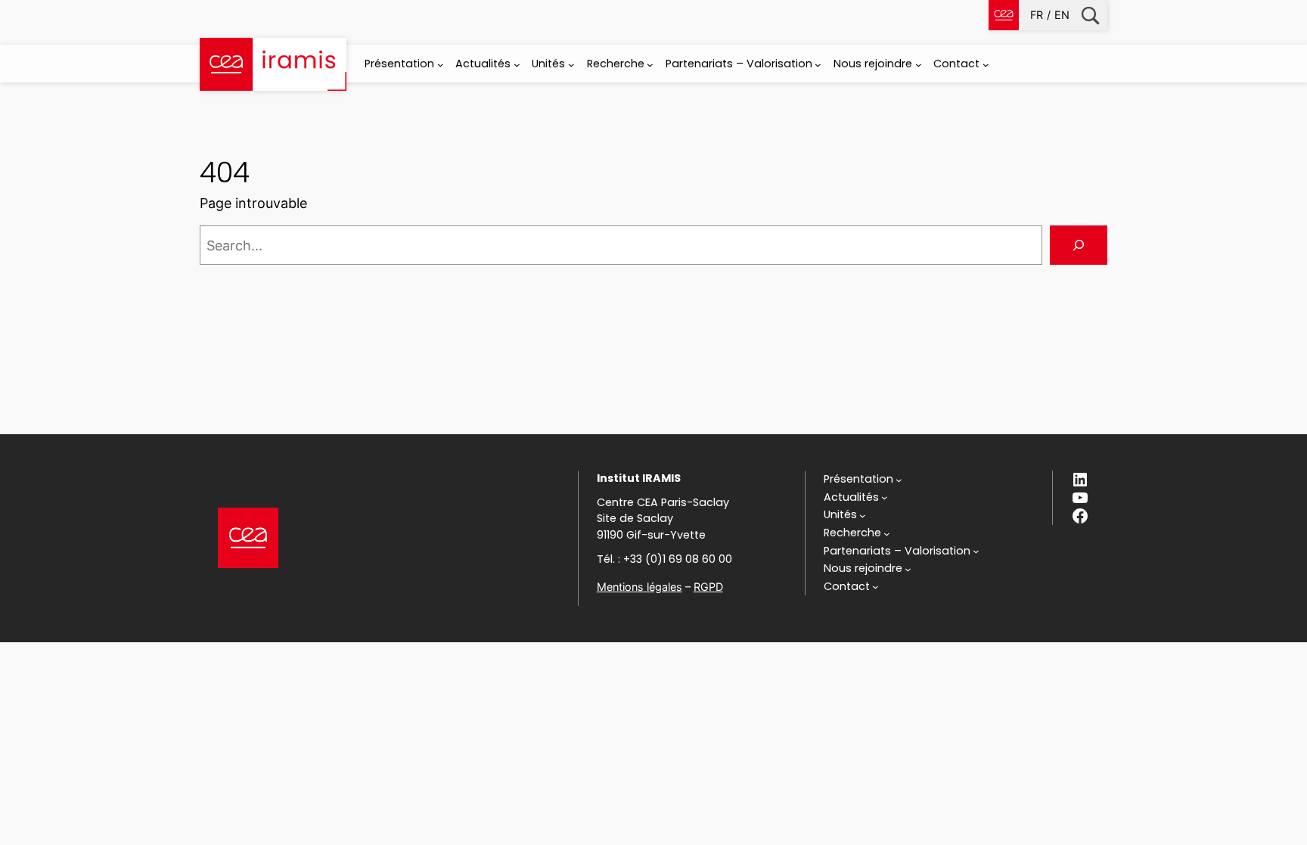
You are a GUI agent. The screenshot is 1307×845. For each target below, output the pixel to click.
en (1062, 14)
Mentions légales (639, 586)
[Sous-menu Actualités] (517, 64)
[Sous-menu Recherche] (650, 64)
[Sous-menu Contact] (986, 64)
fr (1036, 14)
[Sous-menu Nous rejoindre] (918, 64)
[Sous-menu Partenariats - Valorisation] (818, 64)
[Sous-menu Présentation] (440, 64)
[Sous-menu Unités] (571, 64)
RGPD (708, 586)
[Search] (1078, 245)
